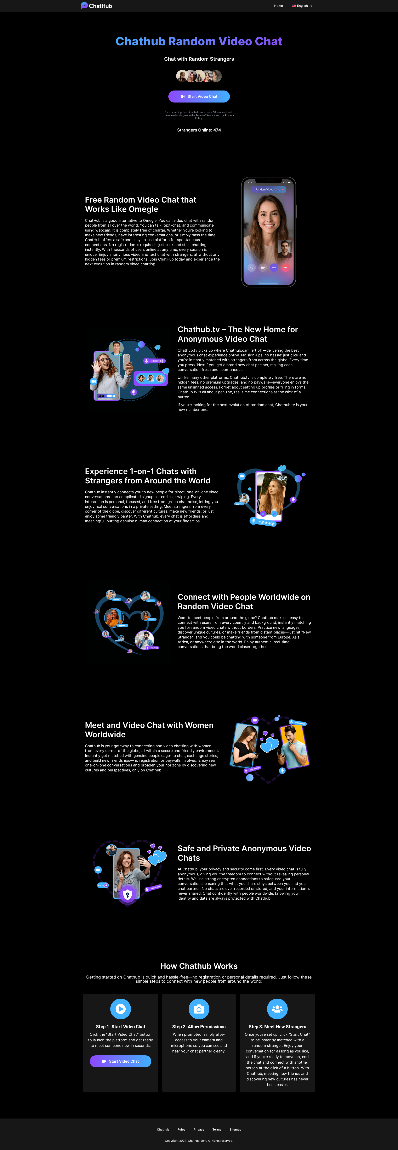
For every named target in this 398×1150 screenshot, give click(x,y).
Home (278, 6)
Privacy (199, 1129)
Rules (181, 1129)
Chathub (163, 1129)
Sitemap (235, 1129)
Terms (216, 1129)
